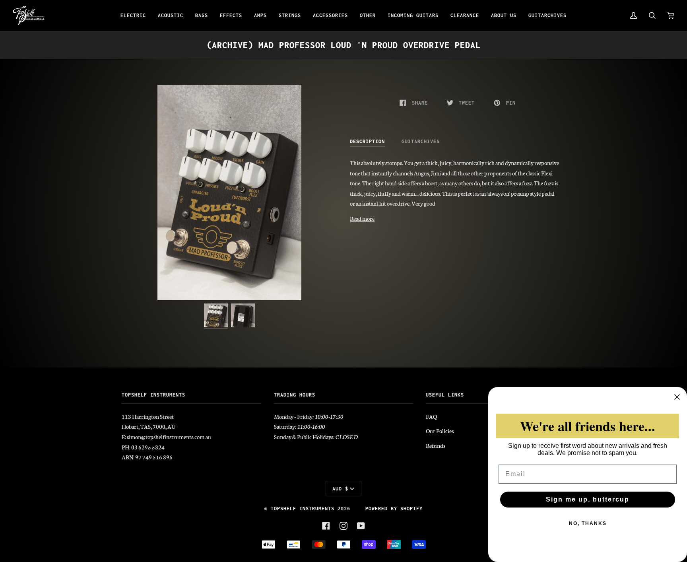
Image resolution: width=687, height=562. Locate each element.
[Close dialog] (677, 397)
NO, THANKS (588, 523)
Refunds (435, 445)
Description (367, 141)
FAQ (431, 416)
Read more (362, 218)
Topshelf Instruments (302, 508)
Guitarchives (421, 141)
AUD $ (340, 489)
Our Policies (440, 431)
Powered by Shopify (394, 508)
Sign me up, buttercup (587, 499)
